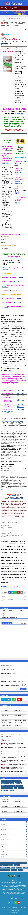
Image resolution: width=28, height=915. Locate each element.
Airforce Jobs (5, 806)
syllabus (6, 18)
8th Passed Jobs (18, 804)
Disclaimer (19, 909)
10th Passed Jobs (18, 811)
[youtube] (19, 699)
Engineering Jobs (18, 722)
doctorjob (5, 785)
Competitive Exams (19, 708)
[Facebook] (9, 592)
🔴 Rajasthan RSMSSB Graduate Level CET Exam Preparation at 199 (13, 611)
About (8, 907)
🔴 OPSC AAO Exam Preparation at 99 (11, 614)
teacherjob (5, 790)
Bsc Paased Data (18, 725)
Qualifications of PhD (7, 722)
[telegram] (3, 699)
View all (24, 608)
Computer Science (19, 713)
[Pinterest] (18, 592)
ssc (16, 788)
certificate (22, 586)
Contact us (14, 907)
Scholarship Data (19, 717)
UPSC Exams (5, 710)
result (3, 588)
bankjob (18, 781)
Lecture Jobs (5, 708)
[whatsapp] (14, 699)
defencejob (18, 783)
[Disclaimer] (24, 699)
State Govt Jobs (5, 814)
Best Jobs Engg (5, 799)
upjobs (11, 790)
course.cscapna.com (7, 412)
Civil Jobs (4, 717)
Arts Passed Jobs (5, 713)
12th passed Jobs (5, 811)
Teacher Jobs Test (6, 804)
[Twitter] (12, 592)
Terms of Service (10, 909)
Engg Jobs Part (5, 801)
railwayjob (5, 788)
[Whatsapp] (15, 592)
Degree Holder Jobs (6, 725)
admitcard (15, 586)
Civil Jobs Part (18, 799)
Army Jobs (4, 809)
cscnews (11, 783)
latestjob (20, 785)
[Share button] (24, 592)
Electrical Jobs (5, 715)
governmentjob (13, 785)
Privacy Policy (22, 907)
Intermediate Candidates (20, 720)
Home (2, 18)
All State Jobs (18, 814)
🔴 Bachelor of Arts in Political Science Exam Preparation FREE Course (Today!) (12, 616)
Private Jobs (17, 801)
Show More (23, 689)
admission (9, 586)
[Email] (21, 592)
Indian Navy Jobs (19, 806)
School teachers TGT (6, 720)
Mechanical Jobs (18, 715)
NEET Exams (17, 710)
